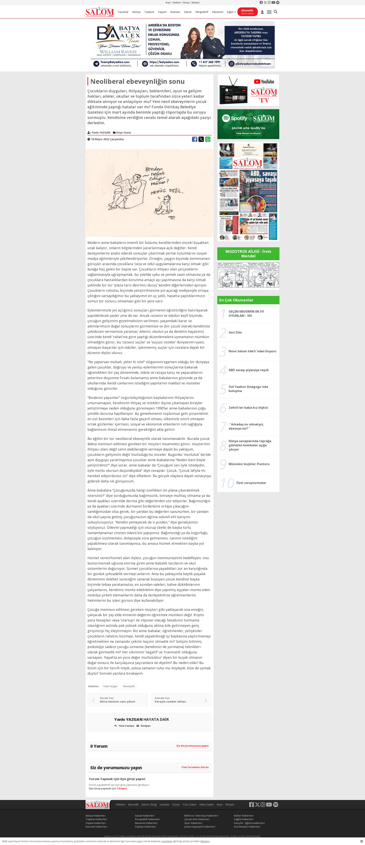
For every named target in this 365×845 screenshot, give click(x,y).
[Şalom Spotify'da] (248, 124)
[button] (275, 11)
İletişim (196, 2)
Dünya (136, 12)
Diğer (230, 12)
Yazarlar (123, 12)
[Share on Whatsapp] (207, 139)
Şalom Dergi (149, 804)
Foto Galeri (189, 804)
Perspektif (201, 12)
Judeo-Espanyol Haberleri (199, 826)
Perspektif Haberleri (147, 819)
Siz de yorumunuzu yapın (192, 745)
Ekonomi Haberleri (146, 823)
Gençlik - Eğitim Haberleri (249, 823)
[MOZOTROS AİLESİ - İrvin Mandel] (248, 275)
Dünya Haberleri (96, 815)
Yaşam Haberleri (96, 823)
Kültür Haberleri (244, 815)
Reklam (177, 2)
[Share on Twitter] (201, 139)
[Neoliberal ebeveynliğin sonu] (149, 191)
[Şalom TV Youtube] (248, 90)
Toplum (149, 12)
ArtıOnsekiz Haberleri (247, 826)
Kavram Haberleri (96, 826)
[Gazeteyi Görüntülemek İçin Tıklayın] (248, 191)
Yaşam (162, 12)
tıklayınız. (205, 841)
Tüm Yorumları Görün (195, 767)
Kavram (175, 12)
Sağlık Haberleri (243, 819)
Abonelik (133, 804)
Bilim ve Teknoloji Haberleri (201, 815)
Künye (186, 2)
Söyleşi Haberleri (145, 826)
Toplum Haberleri (96, 819)
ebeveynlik (129, 686)
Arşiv (168, 2)
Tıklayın (122, 788)
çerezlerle (166, 841)
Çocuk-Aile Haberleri (197, 819)
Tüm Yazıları (126, 725)
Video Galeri (206, 804)
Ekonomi (217, 12)
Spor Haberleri (193, 823)
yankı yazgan (110, 686)
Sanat (188, 12)
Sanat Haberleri (144, 815)
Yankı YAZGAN (141, 719)
